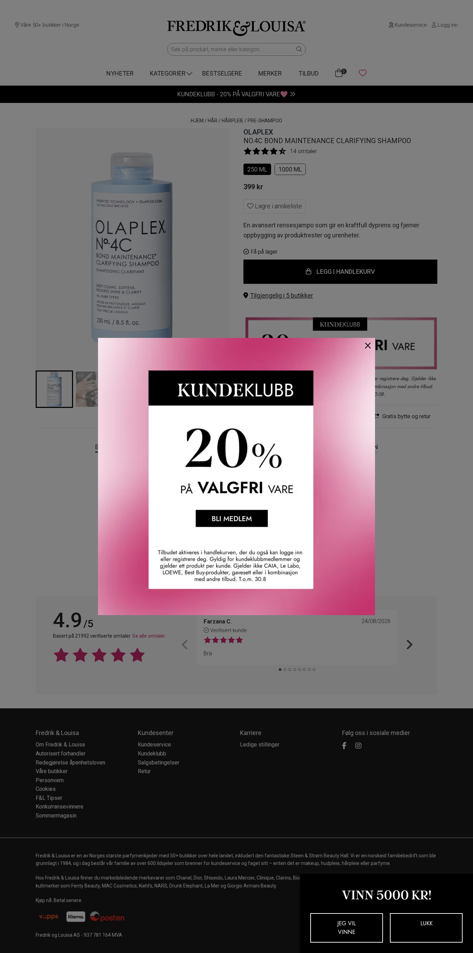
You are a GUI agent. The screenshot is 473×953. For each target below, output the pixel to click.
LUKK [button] (426, 923)
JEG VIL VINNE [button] (346, 927)
